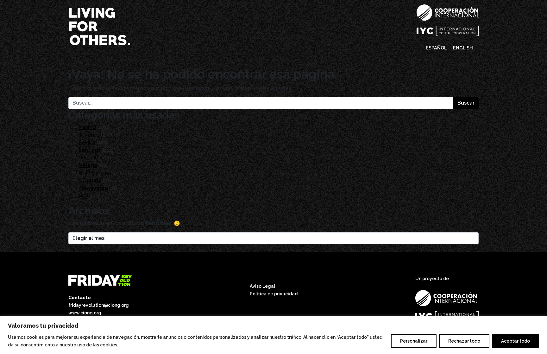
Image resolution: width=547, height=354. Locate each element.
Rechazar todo (464, 341)
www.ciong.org (84, 312)
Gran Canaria (95, 173)
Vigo (84, 196)
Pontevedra (93, 188)
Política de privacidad (274, 293)
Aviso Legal (262, 286)
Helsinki (88, 158)
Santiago (90, 150)
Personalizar (413, 341)
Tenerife (89, 135)
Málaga (88, 165)
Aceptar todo (515, 341)
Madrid (87, 127)
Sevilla (87, 142)
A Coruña (90, 180)
